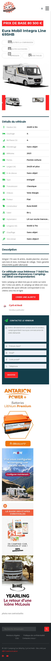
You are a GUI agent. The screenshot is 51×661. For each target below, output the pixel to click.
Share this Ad (36, 56)
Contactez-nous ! (29, 638)
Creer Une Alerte (25, 297)
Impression (14, 56)
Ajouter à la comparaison (22, 42)
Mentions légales (13, 635)
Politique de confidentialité (34, 635)
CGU (17, 638)
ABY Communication (10, 651)
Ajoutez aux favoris (18, 49)
